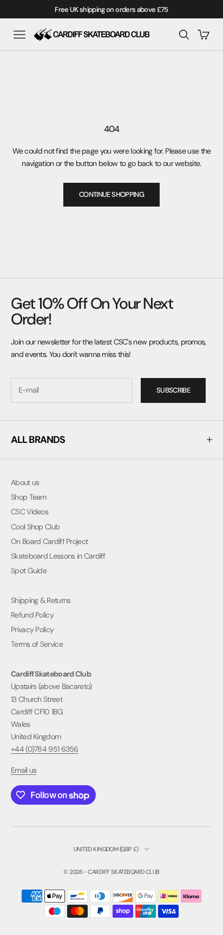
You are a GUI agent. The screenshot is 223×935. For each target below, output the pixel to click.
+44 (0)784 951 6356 (44, 749)
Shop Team (29, 497)
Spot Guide (29, 570)
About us (25, 482)
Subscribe (173, 390)
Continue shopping (111, 194)
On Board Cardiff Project (49, 541)
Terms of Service (37, 644)
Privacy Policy (32, 629)
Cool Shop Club (35, 527)
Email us (23, 770)
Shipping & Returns (40, 600)
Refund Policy (32, 615)
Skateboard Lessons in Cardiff (58, 556)
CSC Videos (29, 511)
